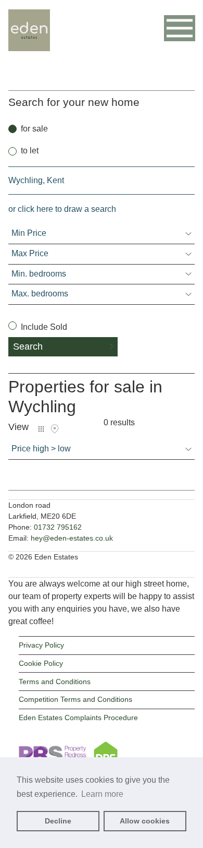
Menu (179, 28)
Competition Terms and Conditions (75, 699)
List (41, 429)
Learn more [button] (102, 794)
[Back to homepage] (29, 45)
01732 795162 (58, 527)
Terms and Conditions (55, 681)
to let (30, 150)
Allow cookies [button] (145, 821)
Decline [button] (58, 821)
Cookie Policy (41, 663)
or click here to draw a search (62, 209)
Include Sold (43, 327)
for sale (34, 128)
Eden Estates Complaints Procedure (78, 717)
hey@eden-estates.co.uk (72, 538)
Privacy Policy (41, 645)
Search (28, 346)
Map (54, 429)
